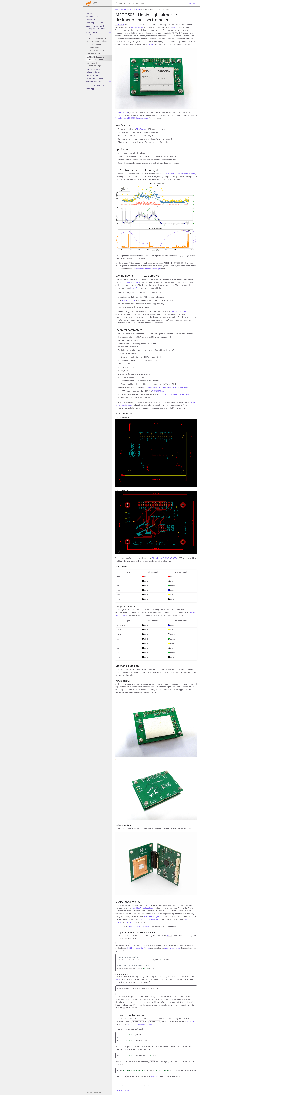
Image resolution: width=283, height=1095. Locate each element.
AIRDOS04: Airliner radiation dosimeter (94, 46)
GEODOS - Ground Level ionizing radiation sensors (95, 27)
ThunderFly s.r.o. (137, 27)
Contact (89, 89)
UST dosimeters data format (177, 394)
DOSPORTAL (193, 3)
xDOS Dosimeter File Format (138, 948)
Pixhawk (150, 44)
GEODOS (130, 922)
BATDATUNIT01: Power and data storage (95, 52)
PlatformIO (191, 1021)
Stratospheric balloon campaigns (94, 64)
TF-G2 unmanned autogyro (130, 282)
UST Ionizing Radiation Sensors (92, 15)
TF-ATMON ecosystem (152, 916)
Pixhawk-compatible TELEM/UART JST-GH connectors (165, 387)
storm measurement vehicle (184, 311)
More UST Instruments (94, 85)
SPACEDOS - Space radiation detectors (93, 70)
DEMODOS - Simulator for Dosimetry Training (94, 76)
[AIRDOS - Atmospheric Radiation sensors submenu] (110, 32)
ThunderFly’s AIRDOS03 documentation (131, 118)
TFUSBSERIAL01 (158, 391)
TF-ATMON (173, 27)
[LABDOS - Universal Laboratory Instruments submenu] (110, 20)
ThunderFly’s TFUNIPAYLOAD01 (165, 558)
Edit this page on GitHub (122, 1090)
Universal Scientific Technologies (94, 1092)
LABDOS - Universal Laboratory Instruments (95, 21)
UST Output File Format (148, 919)
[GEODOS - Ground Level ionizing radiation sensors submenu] (110, 26)
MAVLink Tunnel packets (143, 908)
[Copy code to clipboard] (195, 956)
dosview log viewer (172, 948)
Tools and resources (93, 82)
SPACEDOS (188, 919)
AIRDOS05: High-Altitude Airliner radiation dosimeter (97, 39)
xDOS (117, 979)
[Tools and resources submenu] (110, 81)
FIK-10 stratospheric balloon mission (180, 173)
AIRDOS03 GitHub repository (140, 1024)
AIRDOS (118, 922)
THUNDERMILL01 (128, 300)
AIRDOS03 (119, 24)
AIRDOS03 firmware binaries (139, 927)
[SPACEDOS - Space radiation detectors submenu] (110, 69)
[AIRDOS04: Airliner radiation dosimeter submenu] (110, 44)
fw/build (154, 1076)
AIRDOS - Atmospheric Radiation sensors (94, 33)
